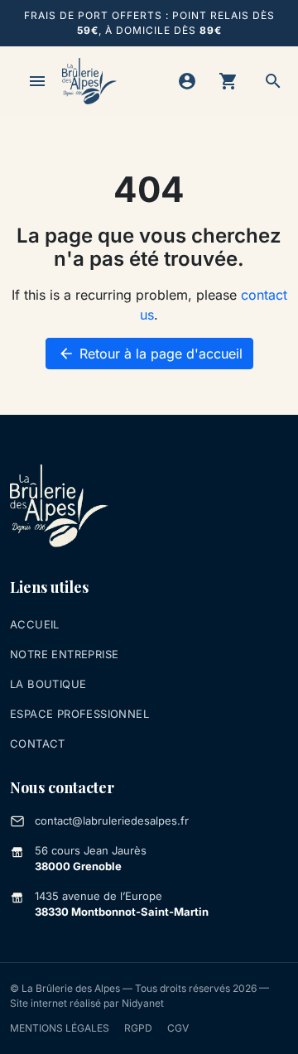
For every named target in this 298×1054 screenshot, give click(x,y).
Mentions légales (59, 1028)
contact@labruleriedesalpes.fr (112, 820)
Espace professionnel (79, 713)
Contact (37, 743)
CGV (178, 1028)
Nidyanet (143, 1003)
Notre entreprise (64, 654)
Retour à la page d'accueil (150, 353)
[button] (273, 81)
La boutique (48, 684)
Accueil (35, 624)
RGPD (138, 1028)
